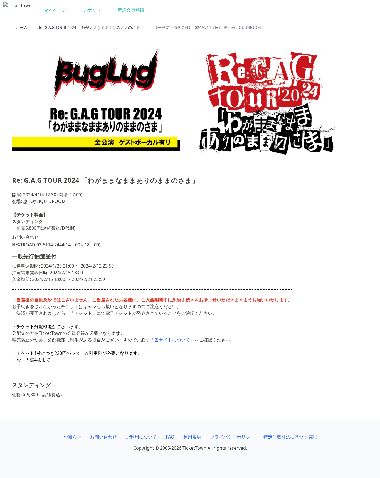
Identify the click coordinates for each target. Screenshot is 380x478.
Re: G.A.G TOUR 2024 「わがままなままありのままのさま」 (91, 27)
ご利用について (141, 437)
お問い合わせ (103, 437)
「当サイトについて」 (172, 340)
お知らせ (72, 437)
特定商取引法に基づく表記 (290, 437)
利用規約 (192, 437)
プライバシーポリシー (232, 437)
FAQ (170, 437)
